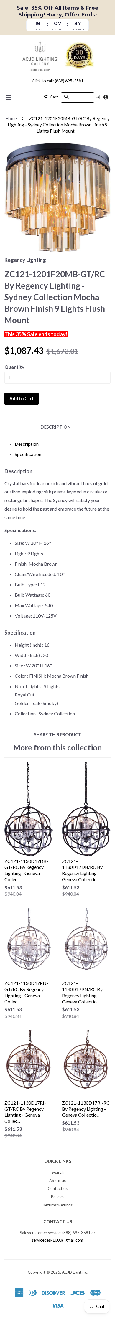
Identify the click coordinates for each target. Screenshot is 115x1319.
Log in (98, 97)
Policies (57, 1196)
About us (57, 1180)
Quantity (14, 366)
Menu (9, 97)
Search (58, 1172)
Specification (28, 454)
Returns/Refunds (57, 1205)
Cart (53, 96)
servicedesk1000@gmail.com (57, 1240)
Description (55, 427)
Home (11, 118)
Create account (106, 97)
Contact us (58, 1188)
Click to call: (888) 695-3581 (57, 80)
